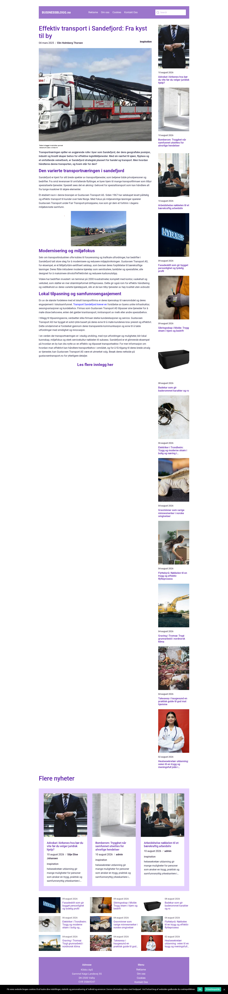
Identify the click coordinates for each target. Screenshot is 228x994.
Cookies (116, 12)
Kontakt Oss (131, 12)
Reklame (93, 12)
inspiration (146, 41)
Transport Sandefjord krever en (90, 304)
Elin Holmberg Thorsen (70, 42)
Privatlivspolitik (213, 989)
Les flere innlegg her (95, 364)
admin (119, 854)
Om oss (105, 12)
